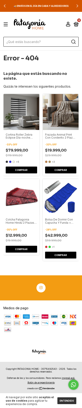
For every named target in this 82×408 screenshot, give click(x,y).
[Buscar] (73, 42)
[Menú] (6, 24)
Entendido (67, 400)
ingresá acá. (68, 378)
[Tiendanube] (41, 389)
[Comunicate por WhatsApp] (73, 385)
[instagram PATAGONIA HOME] (41, 287)
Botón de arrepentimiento (41, 382)
